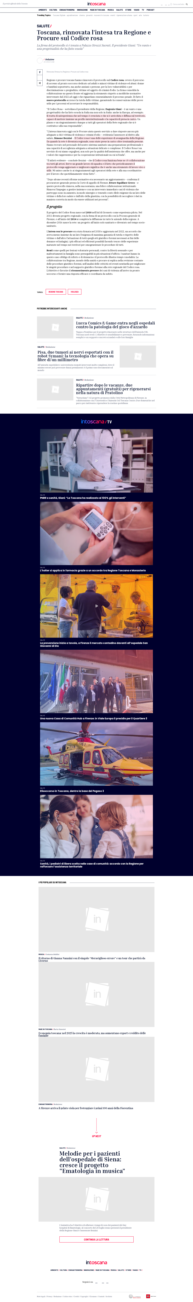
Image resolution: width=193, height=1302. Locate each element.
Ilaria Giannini (60, 1029)
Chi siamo (93, 1296)
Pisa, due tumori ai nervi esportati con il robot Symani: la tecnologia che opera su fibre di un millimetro (76, 356)
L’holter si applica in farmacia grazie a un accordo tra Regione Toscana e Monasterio (93, 570)
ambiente (43, 10)
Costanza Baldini (52, 954)
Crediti (76, 1296)
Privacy (49, 1296)
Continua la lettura (96, 1239)
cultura (53, 10)
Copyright (84, 1296)
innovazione (82, 10)
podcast (150, 10)
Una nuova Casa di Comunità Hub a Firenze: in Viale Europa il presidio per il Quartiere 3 (93, 718)
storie (128, 10)
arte (140, 15)
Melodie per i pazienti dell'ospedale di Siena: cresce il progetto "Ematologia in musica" (92, 1162)
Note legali (41, 1296)
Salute (43, 25)
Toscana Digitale (59, 15)
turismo (146, 15)
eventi (112, 15)
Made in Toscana (45, 1029)
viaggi (136, 10)
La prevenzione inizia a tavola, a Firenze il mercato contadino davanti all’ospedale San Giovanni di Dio (94, 644)
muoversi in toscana (101, 15)
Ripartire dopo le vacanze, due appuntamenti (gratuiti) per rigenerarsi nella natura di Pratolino (113, 389)
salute (119, 10)
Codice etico (67, 1296)
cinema (82, 15)
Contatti (101, 1296)
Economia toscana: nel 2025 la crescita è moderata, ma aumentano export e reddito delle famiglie (92, 1034)
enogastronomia (67, 10)
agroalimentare (72, 15)
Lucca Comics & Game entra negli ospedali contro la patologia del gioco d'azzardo (115, 325)
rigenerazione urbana (124, 15)
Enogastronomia (45, 1104)
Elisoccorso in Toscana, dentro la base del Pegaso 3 (72, 791)
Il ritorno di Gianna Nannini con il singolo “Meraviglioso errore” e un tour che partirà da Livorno (92, 959)
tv (143, 10)
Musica (41, 954)
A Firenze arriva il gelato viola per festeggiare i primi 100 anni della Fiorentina (86, 1108)
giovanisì (89, 15)
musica (111, 10)
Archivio (109, 1296)
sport (135, 15)
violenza (75, 292)
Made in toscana (97, 10)
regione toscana (56, 292)
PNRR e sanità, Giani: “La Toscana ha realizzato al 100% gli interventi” (83, 498)
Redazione (49, 59)
